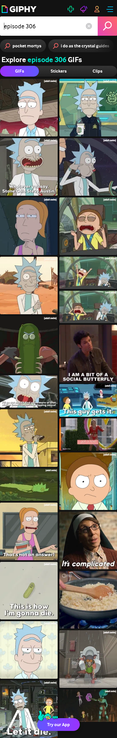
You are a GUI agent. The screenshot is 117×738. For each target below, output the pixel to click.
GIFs (19, 71)
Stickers (59, 71)
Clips (98, 71)
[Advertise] (83, 9)
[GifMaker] (70, 9)
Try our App (58, 724)
